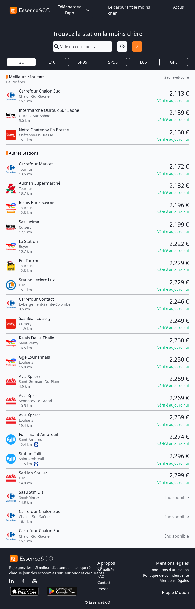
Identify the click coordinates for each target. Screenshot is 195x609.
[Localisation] (122, 46)
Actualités (106, 569)
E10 (51, 62)
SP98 (113, 62)
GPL (173, 62)
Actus (178, 7)
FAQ (101, 576)
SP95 (82, 62)
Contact (104, 582)
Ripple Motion (175, 592)
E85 (143, 62)
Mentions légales (174, 580)
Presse (103, 588)
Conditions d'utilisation (169, 569)
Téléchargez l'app (69, 10)
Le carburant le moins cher (129, 10)
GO (21, 62)
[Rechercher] (137, 46)
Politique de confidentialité (166, 575)
